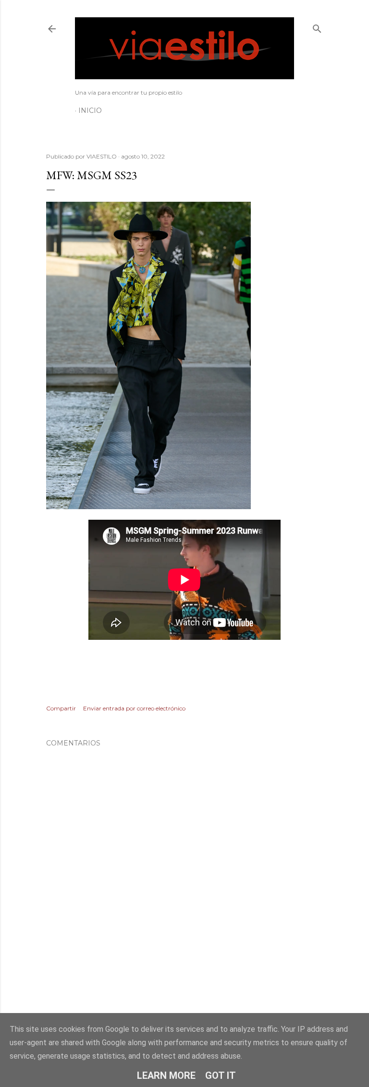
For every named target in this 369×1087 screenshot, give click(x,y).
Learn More (166, 1075)
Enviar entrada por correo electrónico (134, 708)
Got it (220, 1075)
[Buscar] (317, 26)
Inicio (90, 110)
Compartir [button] (61, 708)
